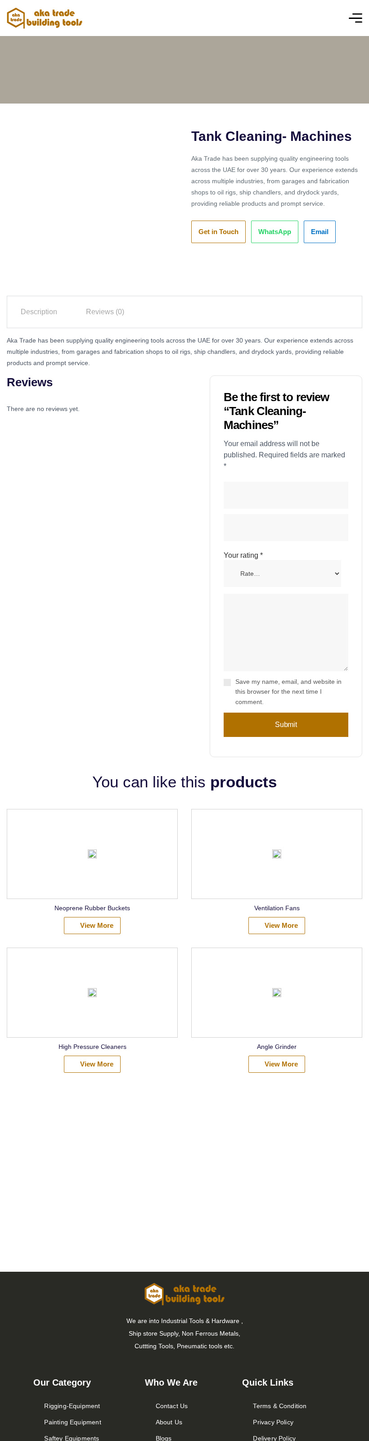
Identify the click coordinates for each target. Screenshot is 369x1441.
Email (319, 231)
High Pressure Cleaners (92, 1046)
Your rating (243, 555)
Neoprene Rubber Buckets (92, 908)
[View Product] (92, 854)
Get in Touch (218, 231)
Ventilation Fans (277, 908)
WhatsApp (274, 231)
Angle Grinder (277, 1046)
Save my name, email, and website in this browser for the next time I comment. (288, 692)
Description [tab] (39, 312)
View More (96, 925)
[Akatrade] (44, 18)
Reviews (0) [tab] (105, 312)
